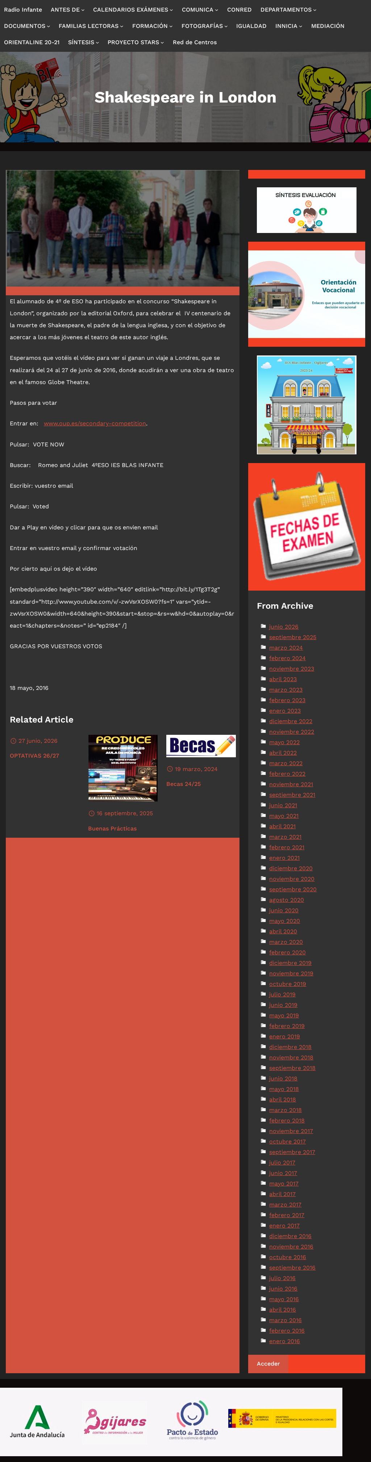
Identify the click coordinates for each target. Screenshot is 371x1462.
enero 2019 (284, 1036)
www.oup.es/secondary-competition (95, 423)
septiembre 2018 (292, 1068)
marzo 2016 (285, 1320)
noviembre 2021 (291, 784)
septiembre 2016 (292, 1267)
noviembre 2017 (291, 1131)
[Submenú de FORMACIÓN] (171, 26)
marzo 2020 (286, 941)
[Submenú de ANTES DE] (83, 10)
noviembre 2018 (291, 1057)
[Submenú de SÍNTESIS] (97, 42)
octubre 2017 (287, 1141)
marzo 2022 (286, 763)
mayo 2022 (284, 742)
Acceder (268, 1363)
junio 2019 (283, 1004)
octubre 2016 (287, 1257)
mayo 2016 (284, 1299)
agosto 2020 (286, 899)
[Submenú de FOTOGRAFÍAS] (226, 26)
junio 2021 (283, 805)
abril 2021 (282, 826)
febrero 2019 (287, 1025)
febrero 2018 (287, 1120)
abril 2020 (283, 931)
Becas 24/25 (183, 783)
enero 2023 (285, 710)
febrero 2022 (287, 773)
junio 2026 (284, 626)
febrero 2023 (287, 700)
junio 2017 (283, 1173)
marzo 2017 (285, 1204)
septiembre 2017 (292, 1152)
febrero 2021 (286, 847)
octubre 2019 (287, 983)
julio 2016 (282, 1278)
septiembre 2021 (292, 794)
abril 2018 (282, 1099)
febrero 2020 (287, 952)
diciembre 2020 (291, 868)
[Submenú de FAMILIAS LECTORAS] (122, 26)
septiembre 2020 (293, 889)
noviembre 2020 (291, 878)
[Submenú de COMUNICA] (216, 10)
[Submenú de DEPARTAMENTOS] (315, 10)
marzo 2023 (286, 689)
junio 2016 (283, 1288)
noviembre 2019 (291, 973)
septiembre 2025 (292, 637)
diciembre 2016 (290, 1236)
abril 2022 (283, 752)
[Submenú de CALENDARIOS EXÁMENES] (171, 10)
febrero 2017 (286, 1215)
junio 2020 (284, 910)
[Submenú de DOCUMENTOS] (48, 26)
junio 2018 (283, 1078)
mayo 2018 (284, 1089)
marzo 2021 (285, 836)
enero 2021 (284, 857)
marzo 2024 (286, 647)
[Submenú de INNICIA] (301, 26)
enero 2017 (284, 1225)
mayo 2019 (284, 1015)
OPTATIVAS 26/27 (34, 755)
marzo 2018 (285, 1110)
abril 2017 (282, 1194)
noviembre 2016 (291, 1246)
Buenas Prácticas (112, 828)
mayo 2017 (284, 1183)
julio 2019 (282, 994)
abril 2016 (282, 1309)
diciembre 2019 (290, 962)
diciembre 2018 (290, 1047)
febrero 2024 (287, 658)
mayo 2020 (284, 920)
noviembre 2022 (291, 731)
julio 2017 (282, 1162)
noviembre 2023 (291, 668)
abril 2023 (283, 679)
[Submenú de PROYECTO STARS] (162, 42)
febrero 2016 (287, 1330)
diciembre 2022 (290, 721)
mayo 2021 (284, 815)
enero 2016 (284, 1341)
